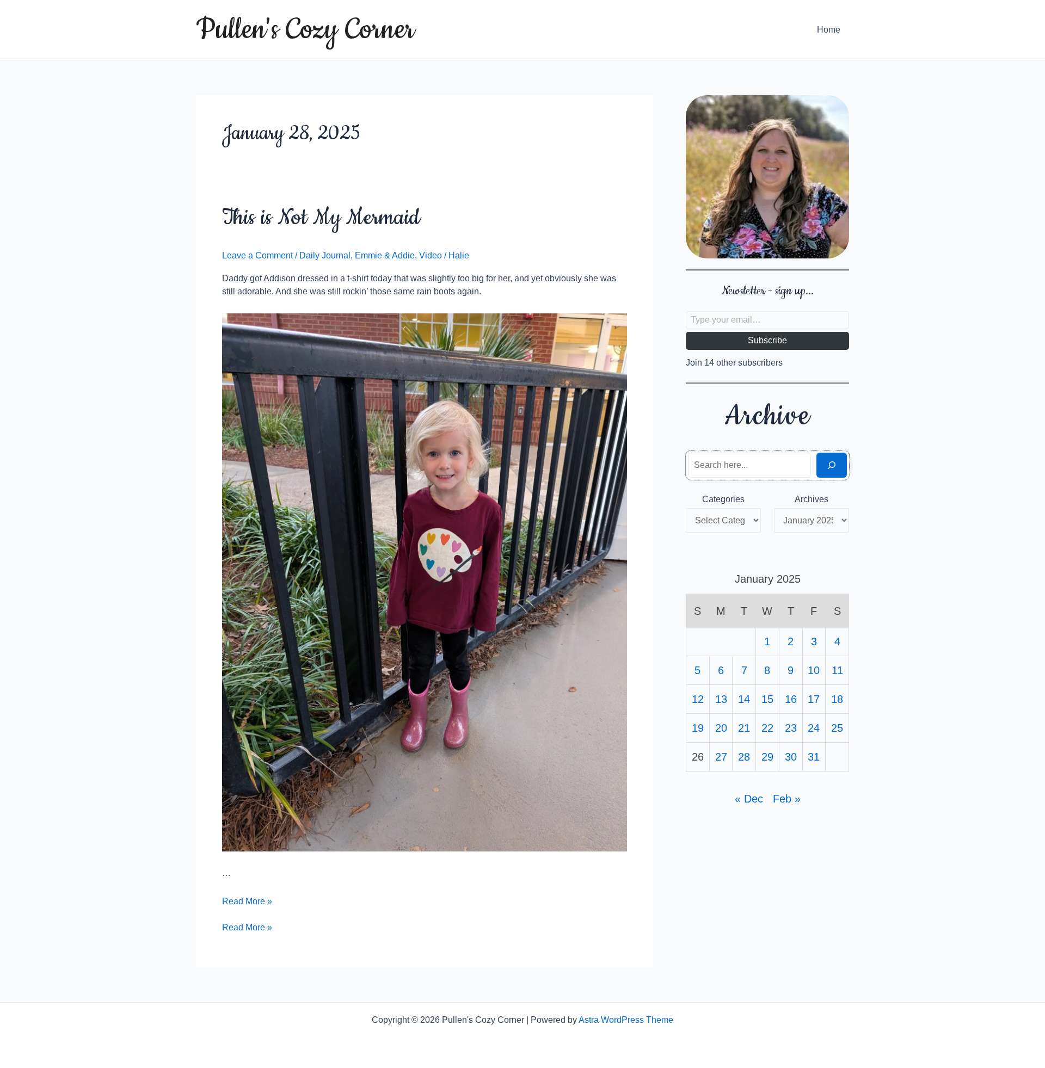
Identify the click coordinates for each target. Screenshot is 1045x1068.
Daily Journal (325, 255)
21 (744, 728)
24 (814, 728)
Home (828, 29)
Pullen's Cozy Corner (305, 30)
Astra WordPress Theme (626, 1019)
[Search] (831, 465)
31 (814, 757)
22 (767, 728)
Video (430, 255)
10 (814, 670)
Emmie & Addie (385, 255)
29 (767, 757)
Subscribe (767, 340)
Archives (811, 499)
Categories (723, 499)
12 (698, 699)
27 (721, 757)
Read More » (247, 901)
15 (767, 699)
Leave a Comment (257, 255)
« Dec (749, 799)
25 (837, 728)
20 (721, 728)
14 (744, 699)
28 (744, 757)
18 (837, 699)
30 (791, 757)
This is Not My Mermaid (321, 218)
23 (791, 728)
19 (698, 728)
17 (814, 699)
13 (721, 699)
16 (791, 699)
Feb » (787, 799)
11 (837, 670)
